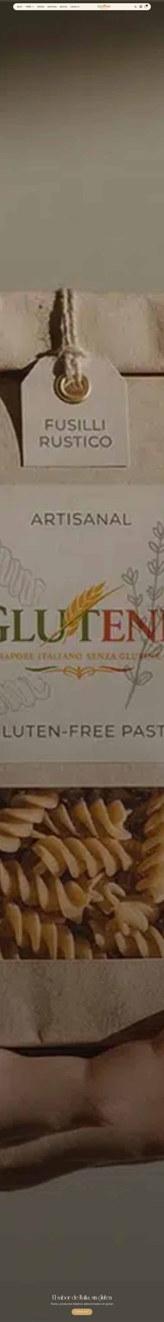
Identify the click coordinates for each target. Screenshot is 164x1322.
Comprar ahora (82, 1312)
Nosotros (52, 7)
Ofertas (40, 7)
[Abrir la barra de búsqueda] (135, 6)
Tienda (28, 7)
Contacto (74, 7)
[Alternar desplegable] (33, 6)
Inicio (19, 7)
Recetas (63, 7)
